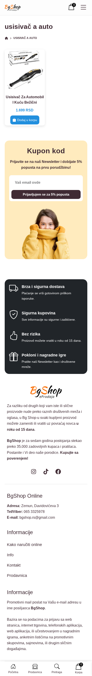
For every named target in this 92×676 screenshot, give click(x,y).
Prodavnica (17, 575)
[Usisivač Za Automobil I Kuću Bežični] (25, 70)
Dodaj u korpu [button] (27, 120)
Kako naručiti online (24, 544)
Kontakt (14, 565)
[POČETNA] (6, 38)
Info (10, 555)
